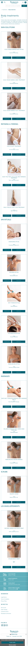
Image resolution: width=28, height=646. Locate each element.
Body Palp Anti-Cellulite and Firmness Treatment (14, 177)
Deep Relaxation (14, 306)
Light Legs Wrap (14, 210)
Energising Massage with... (14, 245)
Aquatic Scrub (14, 494)
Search (24, 5)
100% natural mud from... (14, 531)
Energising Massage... (14, 462)
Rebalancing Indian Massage (14, 459)
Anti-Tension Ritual (14, 302)
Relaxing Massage (14, 432)
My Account (3, 607)
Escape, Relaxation (14, 336)
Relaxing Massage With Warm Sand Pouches (14, 429)
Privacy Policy (4, 601)
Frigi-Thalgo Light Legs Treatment (14, 207)
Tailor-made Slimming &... (14, 180)
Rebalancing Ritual (14, 364)
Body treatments (12, 9)
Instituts (18, 57)
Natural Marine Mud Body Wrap (14, 528)
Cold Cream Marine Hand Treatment (14, 80)
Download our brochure (6, 613)
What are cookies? (12, 644)
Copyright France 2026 (17, 636)
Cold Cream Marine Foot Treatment (14, 110)
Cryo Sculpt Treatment (14, 146)
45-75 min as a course (14, 149)
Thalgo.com (8, 636)
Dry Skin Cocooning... (14, 52)
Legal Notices (4, 597)
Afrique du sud (14, 634)
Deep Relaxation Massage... (14, 401)
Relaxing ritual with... (14, 275)
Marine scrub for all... (14, 497)
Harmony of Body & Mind (14, 367)
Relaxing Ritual (14, 272)
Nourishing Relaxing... (14, 83)
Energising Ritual (14, 241)
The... (14, 562)
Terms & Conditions (5, 599)
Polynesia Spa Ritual (14, 333)
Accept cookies (12, 642)
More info (7, 57)
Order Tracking (4, 609)
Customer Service (4, 611)
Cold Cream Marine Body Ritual (14, 49)
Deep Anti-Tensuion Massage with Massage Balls (14, 399)
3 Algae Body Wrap (14, 558)
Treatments (4, 9)
